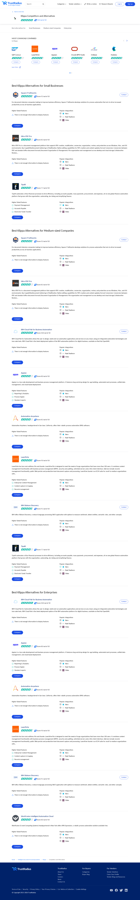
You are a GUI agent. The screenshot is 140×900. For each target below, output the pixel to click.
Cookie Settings (81, 889)
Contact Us (61, 882)
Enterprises (67, 28)
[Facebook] (116, 890)
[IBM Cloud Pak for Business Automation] (15, 331)
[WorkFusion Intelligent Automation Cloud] (15, 818)
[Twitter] (121, 890)
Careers (60, 877)
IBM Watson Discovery (30, 506)
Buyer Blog (86, 874)
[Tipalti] (15, 186)
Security (25, 889)
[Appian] (15, 375)
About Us (61, 872)
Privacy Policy (34, 889)
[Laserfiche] (15, 459)
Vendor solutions (74, 4)
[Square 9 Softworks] (15, 95)
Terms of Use (16, 889)
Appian (24, 373)
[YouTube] (111, 890)
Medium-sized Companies (52, 28)
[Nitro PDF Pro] (15, 138)
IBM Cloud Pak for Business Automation (36, 330)
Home (13, 859)
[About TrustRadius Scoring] (35, 96)
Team (59, 874)
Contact (123, 95)
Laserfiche (25, 457)
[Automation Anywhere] (15, 418)
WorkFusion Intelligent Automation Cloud (37, 816)
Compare (17, 126)
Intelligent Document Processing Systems (29, 859)
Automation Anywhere (30, 416)
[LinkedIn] (126, 890)
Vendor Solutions (112, 872)
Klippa (44, 859)
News (59, 879)
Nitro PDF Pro (26, 136)
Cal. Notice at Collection (66, 889)
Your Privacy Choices (48, 889)
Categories (60, 4)
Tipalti (23, 185)
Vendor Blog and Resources (116, 877)
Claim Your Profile (113, 874)
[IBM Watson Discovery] (15, 507)
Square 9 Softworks (28, 93)
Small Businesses (34, 28)
